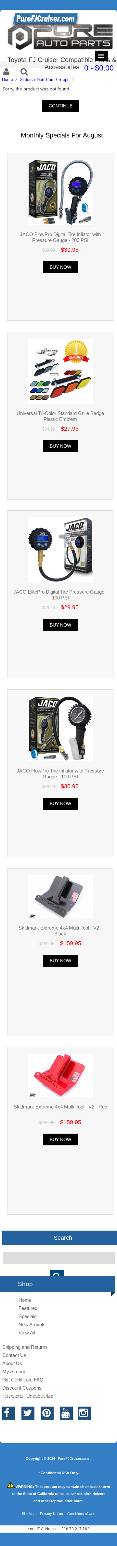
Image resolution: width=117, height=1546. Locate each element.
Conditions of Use (81, 1514)
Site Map (28, 1514)
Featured (28, 1308)
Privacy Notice (51, 1514)
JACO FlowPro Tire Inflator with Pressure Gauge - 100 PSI (60, 773)
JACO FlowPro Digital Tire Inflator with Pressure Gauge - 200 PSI (60, 237)
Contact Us (14, 1355)
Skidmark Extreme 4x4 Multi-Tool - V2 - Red (60, 1106)
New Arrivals (32, 1324)
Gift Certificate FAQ (23, 1379)
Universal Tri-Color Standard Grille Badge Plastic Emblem (60, 416)
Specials (28, 1316)
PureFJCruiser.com (73, 1458)
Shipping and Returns (25, 1347)
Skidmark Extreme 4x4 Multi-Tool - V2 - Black (60, 930)
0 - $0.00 (99, 68)
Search (63, 1238)
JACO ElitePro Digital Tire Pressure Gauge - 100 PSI (60, 594)
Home (7, 79)
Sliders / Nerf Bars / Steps (45, 79)
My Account (15, 1371)
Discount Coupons (22, 1388)
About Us (12, 1363)
